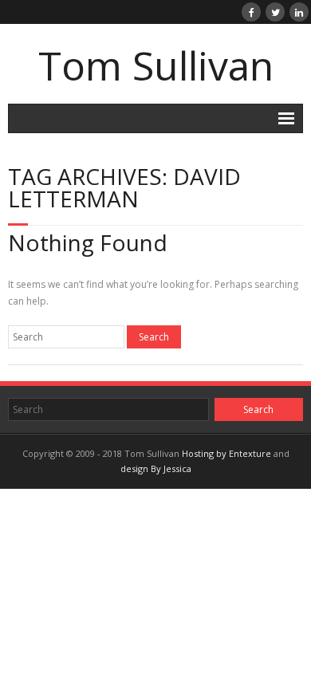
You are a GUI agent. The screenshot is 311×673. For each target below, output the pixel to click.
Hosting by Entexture (226, 453)
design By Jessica (155, 468)
